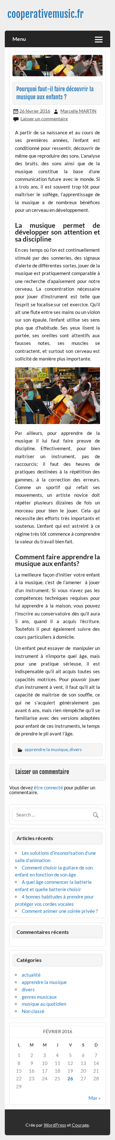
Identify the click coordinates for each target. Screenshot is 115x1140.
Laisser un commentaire (44, 118)
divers (76, 749)
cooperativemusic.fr (45, 14)
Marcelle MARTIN (78, 111)
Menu (19, 39)
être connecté (48, 787)
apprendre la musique (46, 749)
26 (70, 1078)
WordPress (55, 1125)
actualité (31, 975)
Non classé (33, 1011)
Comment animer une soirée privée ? (60, 911)
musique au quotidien (44, 1004)
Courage (80, 1125)
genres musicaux (39, 997)
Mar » (94, 1098)
